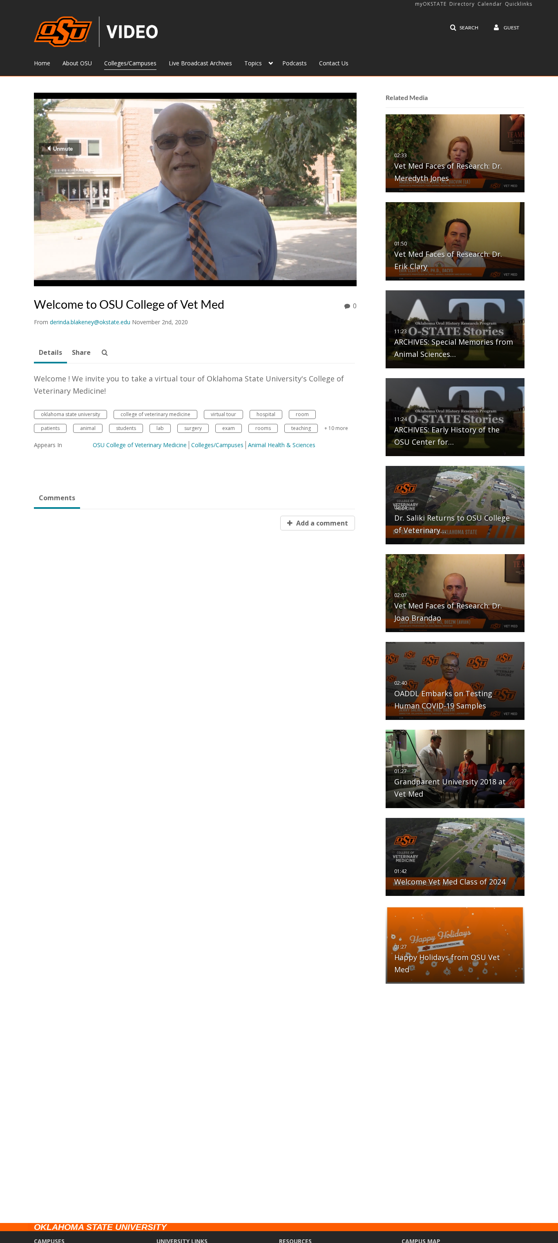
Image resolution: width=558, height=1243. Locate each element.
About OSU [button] (77, 63)
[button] (464, 27)
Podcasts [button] (294, 63)
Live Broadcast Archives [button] (200, 63)
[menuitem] (48, 62)
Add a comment (321, 523)
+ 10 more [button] (336, 428)
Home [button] (42, 63)
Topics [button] (253, 63)
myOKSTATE (430, 3)
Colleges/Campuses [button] (130, 63)
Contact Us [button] (333, 63)
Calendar (490, 3)
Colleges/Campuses (217, 445)
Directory (462, 3)
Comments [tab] (57, 497)
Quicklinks (518, 3)
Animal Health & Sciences (281, 445)
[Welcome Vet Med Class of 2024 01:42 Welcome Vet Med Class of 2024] (455, 856)
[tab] (50, 352)
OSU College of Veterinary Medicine (140, 445)
